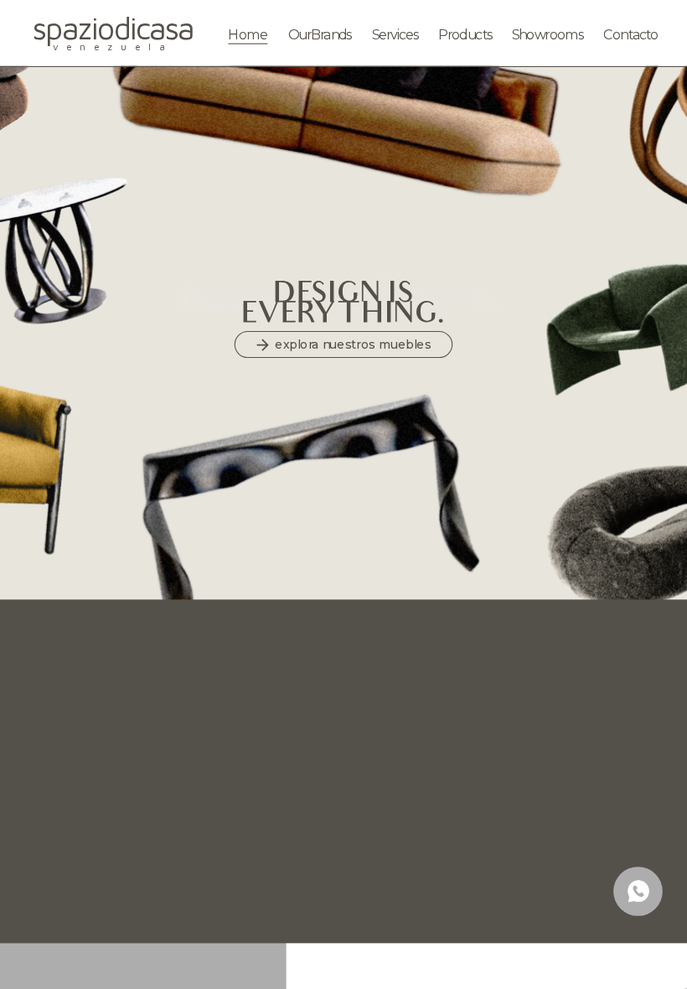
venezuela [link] (112, 46)
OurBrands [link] (319, 34)
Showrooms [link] (548, 34)
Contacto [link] (631, 34)
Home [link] (247, 34)
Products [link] (464, 34)
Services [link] (394, 34)
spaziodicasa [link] (113, 27)
